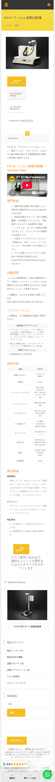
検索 (12, 713)
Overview (13, 138)
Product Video (15, 94)
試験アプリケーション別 (18, 670)
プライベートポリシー (30, 768)
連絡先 (7, 768)
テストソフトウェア (16, 683)
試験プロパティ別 (15, 663)
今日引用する (16, 740)
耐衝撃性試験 (27, 120)
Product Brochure (15, 108)
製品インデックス (15, 650)
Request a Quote (16, 81)
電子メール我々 (30, 778)
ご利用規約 (45, 768)
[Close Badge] (28, 761)
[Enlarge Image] (27, 65)
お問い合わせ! (20, 549)
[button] (47, 774)
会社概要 (15, 768)
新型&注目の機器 (15, 657)
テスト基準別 (13, 676)
